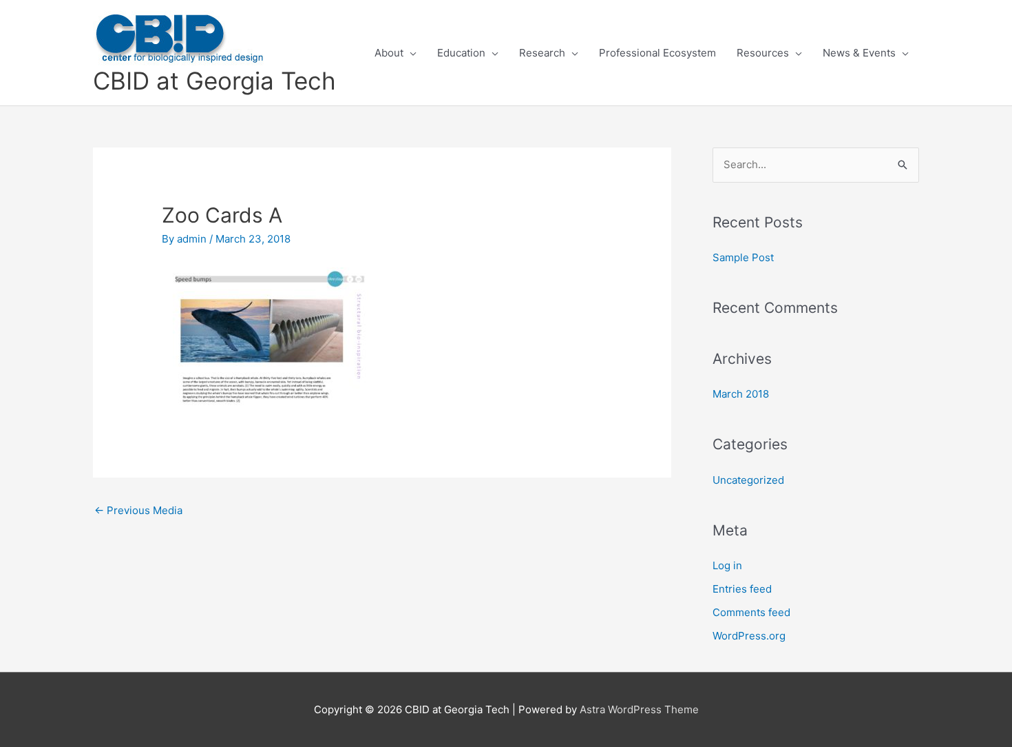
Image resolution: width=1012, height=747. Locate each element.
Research (542, 52)
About (389, 52)
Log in (727, 565)
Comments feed (751, 612)
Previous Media (138, 510)
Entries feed (742, 588)
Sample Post (743, 257)
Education (461, 52)
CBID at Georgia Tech (214, 80)
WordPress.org (749, 635)
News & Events (859, 52)
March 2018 (741, 393)
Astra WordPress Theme (639, 709)
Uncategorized (748, 480)
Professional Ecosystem (657, 52)
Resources (763, 52)
